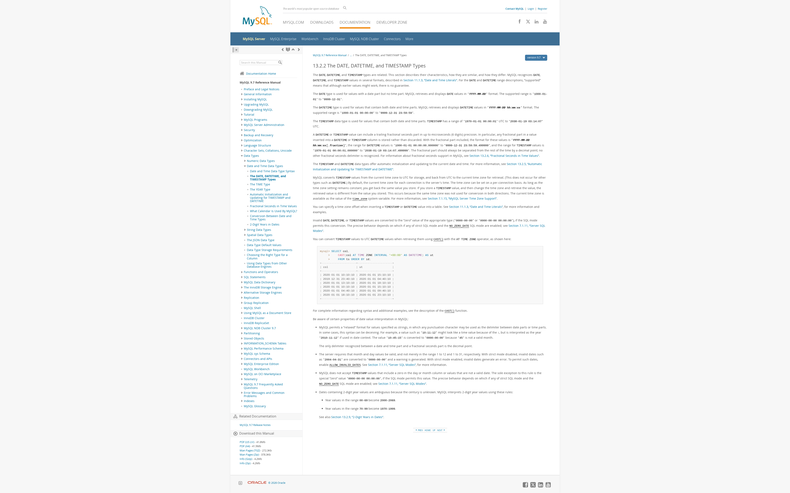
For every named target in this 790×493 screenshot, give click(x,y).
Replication (251, 298)
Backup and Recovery (258, 135)
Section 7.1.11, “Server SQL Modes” (392, 365)
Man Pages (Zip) (249, 454)
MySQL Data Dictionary (259, 282)
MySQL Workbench (257, 369)
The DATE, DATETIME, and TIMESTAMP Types (268, 177)
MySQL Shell (252, 308)
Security (249, 130)
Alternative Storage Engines (263, 292)
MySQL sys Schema (257, 354)
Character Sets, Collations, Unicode (268, 150)
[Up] (293, 49)
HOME (428, 430)
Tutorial (249, 114)
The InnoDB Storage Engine (262, 287)
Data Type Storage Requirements (269, 250)
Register (542, 8)
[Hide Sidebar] (235, 49)
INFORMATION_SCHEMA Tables (265, 343)
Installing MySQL (255, 99)
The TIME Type (260, 184)
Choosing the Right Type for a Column (267, 256)
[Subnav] (241, 94)
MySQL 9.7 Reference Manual (330, 55)
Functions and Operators (261, 272)
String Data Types (259, 230)
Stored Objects (254, 338)
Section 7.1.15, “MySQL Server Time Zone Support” (462, 198)
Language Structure (257, 145)
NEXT (440, 430)
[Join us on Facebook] (518, 22)
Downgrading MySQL (258, 110)
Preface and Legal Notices (261, 89)
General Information (258, 94)
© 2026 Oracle (276, 483)
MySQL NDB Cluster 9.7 (260, 328)
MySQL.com (293, 22)
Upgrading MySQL (256, 104)
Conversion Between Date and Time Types (271, 217)
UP (434, 430)
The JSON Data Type (260, 240)
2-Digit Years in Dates (264, 224)
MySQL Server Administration (264, 125)
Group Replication (256, 303)
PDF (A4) (245, 446)
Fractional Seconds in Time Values (273, 206)
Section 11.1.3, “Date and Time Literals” (430, 80)
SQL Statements (255, 277)
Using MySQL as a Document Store (267, 313)
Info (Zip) (245, 463)
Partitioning (252, 333)
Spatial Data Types (259, 235)
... (351, 55)
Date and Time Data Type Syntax (272, 171)
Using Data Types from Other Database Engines (267, 265)
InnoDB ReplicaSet (256, 323)
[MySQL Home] (257, 16)
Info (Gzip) (246, 459)
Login (531, 8)
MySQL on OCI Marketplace (262, 374)
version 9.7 (534, 57)
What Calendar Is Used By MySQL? (273, 211)
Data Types (251, 156)
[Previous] (282, 49)
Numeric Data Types (261, 161)
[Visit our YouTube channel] (543, 22)
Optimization (253, 140)
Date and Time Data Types (265, 166)
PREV (420, 430)
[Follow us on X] (526, 22)
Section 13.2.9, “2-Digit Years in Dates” (357, 417)
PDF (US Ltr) (247, 442)
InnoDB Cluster (254, 318)
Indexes (249, 401)
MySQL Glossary (255, 406)
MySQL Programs (255, 120)
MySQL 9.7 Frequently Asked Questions (263, 386)
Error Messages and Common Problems (264, 394)
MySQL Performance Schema (263, 348)
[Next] (298, 49)
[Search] (280, 62)
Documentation (355, 22)
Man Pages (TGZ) (250, 450)
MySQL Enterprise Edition (261, 364)
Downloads (321, 22)
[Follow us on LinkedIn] (535, 22)
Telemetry (250, 379)
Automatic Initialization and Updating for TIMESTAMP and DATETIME (270, 198)
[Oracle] (257, 483)
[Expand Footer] (240, 483)
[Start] (288, 49)
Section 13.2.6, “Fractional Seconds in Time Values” (504, 156)
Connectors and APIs (258, 359)
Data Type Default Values (264, 245)
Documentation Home (261, 74)
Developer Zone (391, 22)
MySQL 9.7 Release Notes (255, 425)
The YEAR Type (260, 189)
